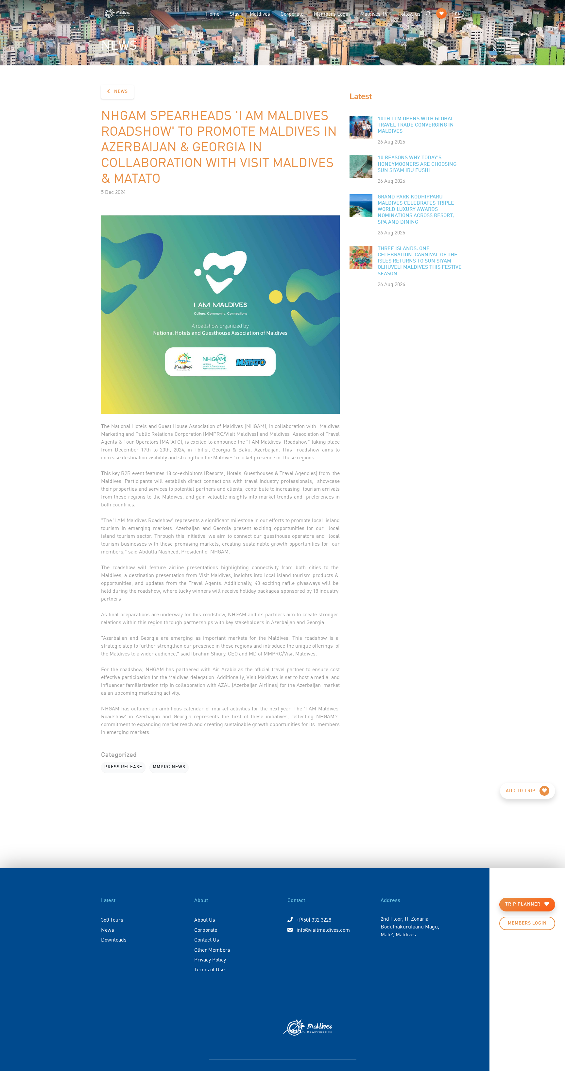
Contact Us (206, 939)
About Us (204, 919)
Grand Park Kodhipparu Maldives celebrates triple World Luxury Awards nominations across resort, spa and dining (416, 210)
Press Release (123, 767)
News (120, 91)
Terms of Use (209, 969)
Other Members (212, 949)
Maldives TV (374, 13)
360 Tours (112, 919)
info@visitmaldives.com (323, 929)
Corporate (292, 13)
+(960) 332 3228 (313, 919)
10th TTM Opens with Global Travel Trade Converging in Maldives (416, 125)
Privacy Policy (210, 959)
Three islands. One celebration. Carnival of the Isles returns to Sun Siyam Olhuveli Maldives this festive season (420, 261)
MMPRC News (169, 767)
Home (212, 13)
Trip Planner (523, 904)
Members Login (332, 13)
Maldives (260, 13)
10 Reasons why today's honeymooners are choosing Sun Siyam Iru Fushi (417, 164)
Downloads (114, 939)
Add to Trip (521, 791)
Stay (234, 13)
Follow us (409, 13)
